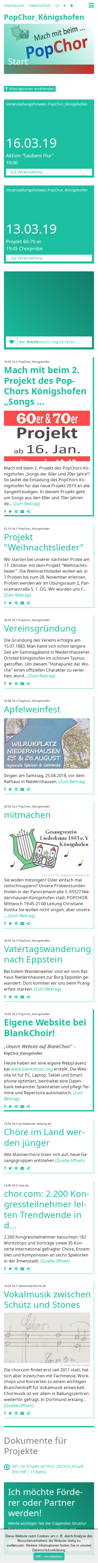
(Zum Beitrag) (26, 504)
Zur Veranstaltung (26, 172)
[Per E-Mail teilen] (22, 511)
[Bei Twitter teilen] (10, 511)
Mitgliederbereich (71, 5)
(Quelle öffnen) (70, 1160)
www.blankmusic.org (32, 1069)
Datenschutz (40, 5)
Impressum (14, 5)
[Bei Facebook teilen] (5, 511)
